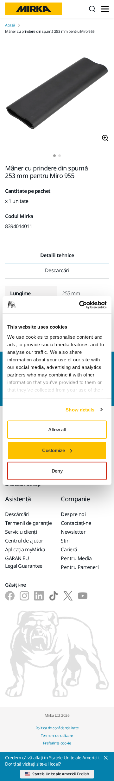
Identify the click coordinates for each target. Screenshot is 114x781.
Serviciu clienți (21, 531)
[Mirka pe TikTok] (53, 595)
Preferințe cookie (57, 743)
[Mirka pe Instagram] (24, 595)
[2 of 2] (59, 155)
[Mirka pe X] (68, 595)
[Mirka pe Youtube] (82, 595)
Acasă (10, 25)
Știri (65, 540)
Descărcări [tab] (57, 270)
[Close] (106, 758)
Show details (80, 409)
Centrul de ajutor (24, 540)
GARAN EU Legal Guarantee (23, 562)
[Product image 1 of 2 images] (57, 94)
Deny (57, 471)
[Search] (92, 9)
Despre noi (73, 514)
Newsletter (73, 531)
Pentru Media (76, 558)
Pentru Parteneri (79, 567)
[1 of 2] (54, 155)
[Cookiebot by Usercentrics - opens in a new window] (80, 305)
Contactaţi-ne (76, 523)
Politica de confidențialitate (57, 728)
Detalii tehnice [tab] (57, 255)
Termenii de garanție (28, 523)
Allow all (57, 429)
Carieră (69, 549)
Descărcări (17, 514)
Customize (53, 450)
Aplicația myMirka (25, 549)
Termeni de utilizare (57, 735)
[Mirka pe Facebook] (10, 595)
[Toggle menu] (105, 9)
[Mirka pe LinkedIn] (39, 595)
